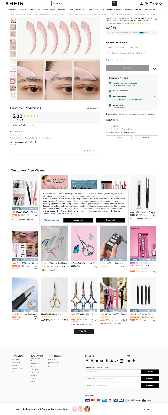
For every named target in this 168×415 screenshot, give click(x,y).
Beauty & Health (21, 14)
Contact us (51, 359)
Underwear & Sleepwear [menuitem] (134, 9)
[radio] (116, 47)
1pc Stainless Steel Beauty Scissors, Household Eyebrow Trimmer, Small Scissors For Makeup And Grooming (55, 263)
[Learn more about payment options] (146, 32)
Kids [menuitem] (102, 9)
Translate (13, 145)
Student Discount (17, 368)
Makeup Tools (44, 14)
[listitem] (25, 198)
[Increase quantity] (122, 59)
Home (12, 14)
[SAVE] (154, 68)
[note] (25, 208)
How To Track (34, 372)
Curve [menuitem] (71, 9)
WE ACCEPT (89, 396)
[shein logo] (14, 3)
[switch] (32, 125)
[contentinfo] (122, 400)
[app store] (128, 362)
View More (84, 331)
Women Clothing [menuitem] (49, 9)
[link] (146, 3)
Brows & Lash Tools (56, 14)
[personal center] (141, 3)
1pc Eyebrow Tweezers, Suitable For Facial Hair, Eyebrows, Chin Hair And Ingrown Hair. (25, 314)
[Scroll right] (161, 9)
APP (128, 356)
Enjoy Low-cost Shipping (35, 359)
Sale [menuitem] (38, 9)
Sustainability (15, 362)
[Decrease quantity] (112, 59)
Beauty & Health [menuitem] (151, 9)
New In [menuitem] (32, 9)
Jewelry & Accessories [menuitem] (114, 9)
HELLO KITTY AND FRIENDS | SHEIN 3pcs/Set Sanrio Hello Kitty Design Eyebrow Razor (143, 265)
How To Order (34, 369)
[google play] (133, 362)
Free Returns (34, 363)
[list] (105, 361)
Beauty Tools (32, 14)
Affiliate (32, 381)
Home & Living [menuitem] (81, 9)
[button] (156, 3)
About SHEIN (15, 359)
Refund (32, 366)
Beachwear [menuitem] (62, 9)
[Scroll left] (158, 9)
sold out (127, 68)
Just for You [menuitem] (23, 9)
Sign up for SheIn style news (97, 367)
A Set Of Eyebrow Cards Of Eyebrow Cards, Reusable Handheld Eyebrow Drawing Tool (25, 263)
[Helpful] (85, 150)
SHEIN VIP (33, 378)
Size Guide (33, 375)
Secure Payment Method (53, 363)
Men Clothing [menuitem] (93, 9)
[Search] (114, 3)
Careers (14, 365)
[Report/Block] (98, 150)
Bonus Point (52, 367)
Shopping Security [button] (119, 96)
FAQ (12, 371)
